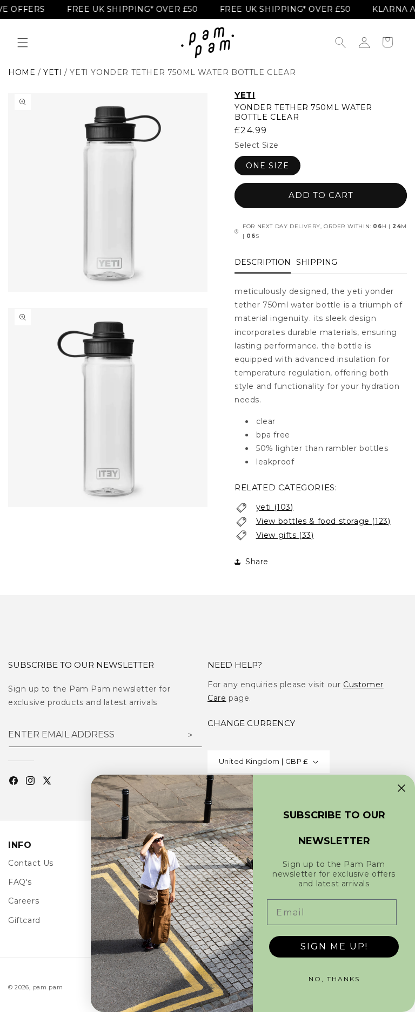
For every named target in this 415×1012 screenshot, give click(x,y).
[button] (23, 42)
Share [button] (257, 561)
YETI (245, 95)
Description (263, 262)
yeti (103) (274, 507)
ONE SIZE (267, 165)
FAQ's (20, 882)
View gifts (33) (285, 535)
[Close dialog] (401, 788)
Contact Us (30, 863)
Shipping (316, 262)
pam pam (48, 987)
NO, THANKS (334, 979)
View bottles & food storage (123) (323, 521)
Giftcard (24, 920)
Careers (23, 901)
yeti (52, 72)
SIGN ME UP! (334, 946)
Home (21, 72)
